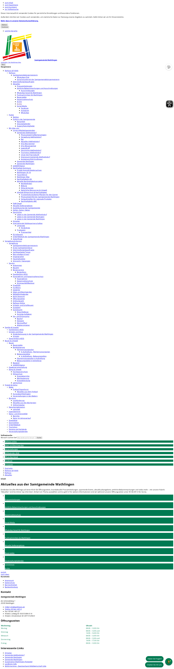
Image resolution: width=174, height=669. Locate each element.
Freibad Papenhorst (21, 389)
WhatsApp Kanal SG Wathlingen (29, 93)
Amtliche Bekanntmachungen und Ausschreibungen (37, 88)
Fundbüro (17, 287)
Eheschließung (22, 312)
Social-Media (22, 106)
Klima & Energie (27, 188)
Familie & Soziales (12, 327)
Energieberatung (23, 380)
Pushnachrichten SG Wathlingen (29, 95)
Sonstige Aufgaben (24, 314)
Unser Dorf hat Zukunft (30, 155)
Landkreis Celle (11, 664)
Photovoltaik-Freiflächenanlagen (33, 135)
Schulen (16, 336)
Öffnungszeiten (19, 299)
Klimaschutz (17, 374)
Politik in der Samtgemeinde (24, 119)
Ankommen (17, 265)
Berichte (16, 416)
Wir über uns (14, 128)
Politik (11, 115)
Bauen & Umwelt (11, 341)
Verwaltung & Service (13, 241)
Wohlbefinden (26, 183)
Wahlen (16, 117)
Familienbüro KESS (20, 274)
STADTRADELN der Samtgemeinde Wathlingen (31, 237)
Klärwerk (20, 321)
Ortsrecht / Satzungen (21, 261)
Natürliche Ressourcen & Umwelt (34, 190)
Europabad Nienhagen (22, 394)
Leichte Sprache (11, 31)
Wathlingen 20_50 (24, 172)
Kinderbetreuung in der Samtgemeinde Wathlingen (33, 334)
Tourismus (13, 427)
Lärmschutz (17, 383)
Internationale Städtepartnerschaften (28, 223)
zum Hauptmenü (11, 5)
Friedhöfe (16, 285)
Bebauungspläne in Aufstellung (29, 361)
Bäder (11, 387)
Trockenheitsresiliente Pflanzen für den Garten (39, 195)
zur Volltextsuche (11, 9)
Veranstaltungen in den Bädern (25, 396)
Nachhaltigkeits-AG (24, 179)
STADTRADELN (14, 425)
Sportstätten (14, 423)
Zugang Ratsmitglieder (26, 126)
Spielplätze (13, 420)
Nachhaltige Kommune (22, 168)
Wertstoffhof (22, 323)
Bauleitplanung (19, 347)
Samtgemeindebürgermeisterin (25, 75)
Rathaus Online (19, 303)
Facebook (24, 108)
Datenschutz (10, 583)
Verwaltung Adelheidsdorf (31, 137)
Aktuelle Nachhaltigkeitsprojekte (29, 181)
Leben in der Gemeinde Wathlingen (31, 219)
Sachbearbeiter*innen (21, 252)
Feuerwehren (22, 279)
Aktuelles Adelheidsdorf (30, 141)
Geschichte (17, 212)
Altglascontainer (23, 325)
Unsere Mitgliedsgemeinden (24, 130)
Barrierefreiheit (11, 585)
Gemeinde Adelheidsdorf (27, 133)
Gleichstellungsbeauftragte (23, 82)
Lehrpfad (16, 409)
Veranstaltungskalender (18, 431)
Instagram (25, 110)
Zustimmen (5, 27)
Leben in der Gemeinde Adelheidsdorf (32, 214)
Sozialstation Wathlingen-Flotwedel (18, 662)
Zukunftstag (17, 239)
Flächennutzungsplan (25, 349)
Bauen (11, 343)
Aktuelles (16, 84)
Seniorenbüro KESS (16, 338)
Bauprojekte (22, 97)
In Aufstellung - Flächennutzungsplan (35, 352)
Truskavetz (21, 230)
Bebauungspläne (23, 354)
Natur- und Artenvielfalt (18, 414)
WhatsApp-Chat (23, 77)
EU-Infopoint (18, 234)
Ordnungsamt (18, 301)
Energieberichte (23, 376)
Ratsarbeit (21, 121)
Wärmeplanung (23, 378)
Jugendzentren (14, 411)
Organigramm (18, 257)
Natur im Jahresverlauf (22, 418)
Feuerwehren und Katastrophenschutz (28, 276)
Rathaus (12, 73)
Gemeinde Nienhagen (25, 161)
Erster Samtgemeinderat (22, 248)
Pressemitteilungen (24, 86)
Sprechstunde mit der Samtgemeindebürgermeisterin (38, 79)
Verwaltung (13, 243)
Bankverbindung (11, 587)
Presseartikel (26, 232)
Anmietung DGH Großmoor (32, 159)
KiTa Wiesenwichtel (28, 146)
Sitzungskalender (23, 124)
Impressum (9, 580)
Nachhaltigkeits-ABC (29, 201)
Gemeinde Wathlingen (25, 164)
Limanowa (21, 226)
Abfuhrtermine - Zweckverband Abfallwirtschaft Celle (25, 666)
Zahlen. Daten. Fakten (21, 210)
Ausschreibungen (28, 90)
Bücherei (12, 398)
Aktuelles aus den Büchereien (24, 403)
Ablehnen (4, 25)
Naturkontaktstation (17, 407)
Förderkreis (25, 228)
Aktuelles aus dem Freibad (27, 392)
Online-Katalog (18, 405)
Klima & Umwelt (15, 369)
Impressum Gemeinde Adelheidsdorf (35, 157)
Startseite (8, 468)
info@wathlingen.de (15, 607)
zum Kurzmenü (11, 7)
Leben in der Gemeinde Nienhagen (30, 217)
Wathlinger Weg (23, 177)
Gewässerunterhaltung (18, 367)
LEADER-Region (19, 166)
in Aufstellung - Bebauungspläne (33, 356)
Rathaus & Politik (11, 71)
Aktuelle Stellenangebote (23, 206)
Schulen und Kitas (16, 332)
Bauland (16, 363)
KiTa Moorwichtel (28, 144)
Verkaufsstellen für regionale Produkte (36, 199)
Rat (22, 139)
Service (11, 263)
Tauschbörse (22, 175)
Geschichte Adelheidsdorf (31, 150)
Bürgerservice (18, 270)
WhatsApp (25, 113)
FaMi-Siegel (17, 203)
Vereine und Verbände (18, 429)
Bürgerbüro (21, 272)
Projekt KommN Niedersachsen (29, 170)
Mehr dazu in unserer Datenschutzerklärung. (19, 21)
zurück (3, 572)
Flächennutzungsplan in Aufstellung (31, 358)
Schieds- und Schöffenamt (23, 305)
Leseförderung (18, 400)
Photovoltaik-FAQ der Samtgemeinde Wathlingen (40, 197)
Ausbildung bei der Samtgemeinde (26, 208)
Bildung (24, 186)
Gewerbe (16, 290)
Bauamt (16, 268)
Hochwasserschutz (20, 372)
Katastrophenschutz (25, 99)
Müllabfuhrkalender (20, 294)
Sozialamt (17, 307)
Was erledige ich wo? (21, 254)
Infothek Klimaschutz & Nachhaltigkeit (32, 192)
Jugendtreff (25, 148)
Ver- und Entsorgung (21, 316)
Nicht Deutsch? (19, 296)
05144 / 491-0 (13, 609)
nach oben (5, 574)
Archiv (19, 102)
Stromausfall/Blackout (25, 283)
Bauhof (20, 318)
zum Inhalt (9, 3)
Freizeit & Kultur (11, 385)
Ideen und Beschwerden (22, 292)
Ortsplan (16, 221)
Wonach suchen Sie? (9, 437)
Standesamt (17, 310)
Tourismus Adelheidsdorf (31, 152)
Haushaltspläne (19, 259)
